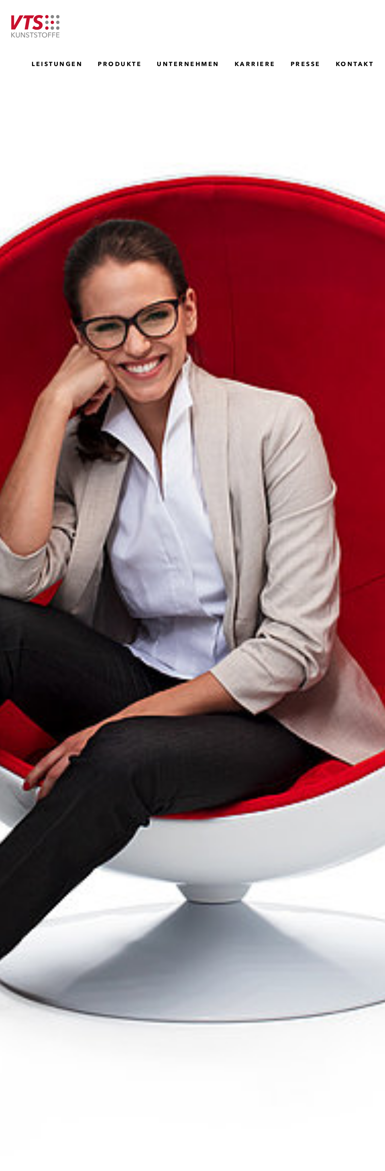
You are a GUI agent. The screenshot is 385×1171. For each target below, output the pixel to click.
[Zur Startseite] (35, 26)
